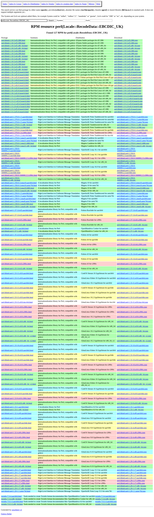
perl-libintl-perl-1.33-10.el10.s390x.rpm (132, 365)
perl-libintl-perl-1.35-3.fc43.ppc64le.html (16, 259)
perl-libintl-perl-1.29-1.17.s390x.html (15, 481)
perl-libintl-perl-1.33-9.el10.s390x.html (16, 398)
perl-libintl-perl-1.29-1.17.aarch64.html (16, 470)
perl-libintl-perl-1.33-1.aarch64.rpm (130, 407)
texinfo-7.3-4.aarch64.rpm (105, 496)
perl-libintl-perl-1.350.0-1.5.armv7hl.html (17, 196)
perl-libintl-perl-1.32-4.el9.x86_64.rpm (131, 442)
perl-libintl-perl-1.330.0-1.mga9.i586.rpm (132, 204)
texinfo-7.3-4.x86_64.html (11, 499)
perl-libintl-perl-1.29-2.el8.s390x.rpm (131, 461)
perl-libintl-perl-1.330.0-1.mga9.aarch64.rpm (134, 199)
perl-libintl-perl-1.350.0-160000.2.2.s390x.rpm (134, 175)
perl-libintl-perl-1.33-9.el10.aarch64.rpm (132, 389)
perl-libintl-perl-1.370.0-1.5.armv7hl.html (17, 122)
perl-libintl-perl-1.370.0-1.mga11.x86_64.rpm (134, 146)
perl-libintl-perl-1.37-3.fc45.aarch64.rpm (132, 210)
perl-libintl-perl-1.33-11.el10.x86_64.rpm (132, 321)
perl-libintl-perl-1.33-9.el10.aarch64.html (16, 389)
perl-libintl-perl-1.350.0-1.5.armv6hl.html (17, 193)
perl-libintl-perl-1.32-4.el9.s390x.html (15, 433)
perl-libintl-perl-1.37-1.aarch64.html (15, 228)
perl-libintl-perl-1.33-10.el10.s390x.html (16, 365)
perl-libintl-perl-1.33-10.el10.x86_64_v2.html (18, 384)
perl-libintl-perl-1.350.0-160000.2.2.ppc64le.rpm (126, 171)
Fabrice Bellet (6, 514)
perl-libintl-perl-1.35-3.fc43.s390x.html (16, 264)
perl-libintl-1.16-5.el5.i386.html (13, 40)
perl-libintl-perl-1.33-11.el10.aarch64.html (17, 273)
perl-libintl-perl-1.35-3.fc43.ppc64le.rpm (132, 259)
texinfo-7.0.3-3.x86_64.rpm (105, 504)
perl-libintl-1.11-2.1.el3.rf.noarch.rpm (128, 101)
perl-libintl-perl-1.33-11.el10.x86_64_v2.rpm (134, 336)
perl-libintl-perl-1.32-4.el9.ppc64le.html (16, 423)
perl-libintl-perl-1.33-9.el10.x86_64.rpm (132, 403)
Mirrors (91, 4)
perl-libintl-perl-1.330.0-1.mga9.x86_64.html (18, 207)
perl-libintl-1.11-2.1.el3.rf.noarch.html (15, 101)
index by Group (15, 4)
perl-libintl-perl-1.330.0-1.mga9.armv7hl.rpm (134, 201)
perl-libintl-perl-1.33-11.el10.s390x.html (16, 307)
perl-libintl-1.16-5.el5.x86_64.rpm (127, 46)
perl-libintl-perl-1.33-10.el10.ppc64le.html (17, 355)
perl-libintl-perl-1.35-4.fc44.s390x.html (16, 244)
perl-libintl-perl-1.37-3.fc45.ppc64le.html (16, 215)
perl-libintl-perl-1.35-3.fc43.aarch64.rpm (132, 254)
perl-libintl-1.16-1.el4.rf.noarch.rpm (127, 80)
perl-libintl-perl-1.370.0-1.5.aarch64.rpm (132, 117)
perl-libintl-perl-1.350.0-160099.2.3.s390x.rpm (134, 158)
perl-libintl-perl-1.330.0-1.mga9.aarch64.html (18, 199)
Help (98, 4)
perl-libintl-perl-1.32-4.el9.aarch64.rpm (132, 413)
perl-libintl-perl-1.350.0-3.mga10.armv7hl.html (19, 185)
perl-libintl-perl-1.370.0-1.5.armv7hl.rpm (132, 122)
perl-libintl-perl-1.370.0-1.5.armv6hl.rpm (132, 119)
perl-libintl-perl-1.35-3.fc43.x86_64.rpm (132, 269)
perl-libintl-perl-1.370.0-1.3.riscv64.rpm (132, 135)
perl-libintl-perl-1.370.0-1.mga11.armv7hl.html (19, 141)
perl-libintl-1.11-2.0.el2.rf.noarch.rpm (128, 106)
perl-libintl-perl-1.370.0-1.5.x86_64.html (16, 125)
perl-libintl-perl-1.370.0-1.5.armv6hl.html (17, 119)
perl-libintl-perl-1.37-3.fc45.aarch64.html (16, 210)
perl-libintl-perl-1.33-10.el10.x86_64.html (17, 374)
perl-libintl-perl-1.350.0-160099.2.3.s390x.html (19, 158)
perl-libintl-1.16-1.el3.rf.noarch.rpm (127, 88)
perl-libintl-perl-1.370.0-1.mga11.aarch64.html (18, 138)
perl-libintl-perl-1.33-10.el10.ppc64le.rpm (132, 355)
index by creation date (64, 4)
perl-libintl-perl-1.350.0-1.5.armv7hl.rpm (132, 196)
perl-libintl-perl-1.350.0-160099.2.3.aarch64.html (10, 150)
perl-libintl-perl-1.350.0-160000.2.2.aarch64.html (10, 167)
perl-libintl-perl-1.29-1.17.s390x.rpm (131, 481)
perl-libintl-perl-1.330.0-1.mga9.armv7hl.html (18, 201)
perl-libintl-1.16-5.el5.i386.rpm (126, 40)
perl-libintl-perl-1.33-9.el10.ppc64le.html (16, 394)
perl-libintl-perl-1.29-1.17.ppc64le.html (16, 475)
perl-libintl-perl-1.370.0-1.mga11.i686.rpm (133, 143)
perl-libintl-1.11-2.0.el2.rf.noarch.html (15, 106)
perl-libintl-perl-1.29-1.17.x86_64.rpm (131, 486)
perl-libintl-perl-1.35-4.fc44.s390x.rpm (131, 244)
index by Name (81, 4)
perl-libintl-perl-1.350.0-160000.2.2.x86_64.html (10, 179)
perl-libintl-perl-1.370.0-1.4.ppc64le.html (16, 130)
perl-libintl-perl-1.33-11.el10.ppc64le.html (17, 288)
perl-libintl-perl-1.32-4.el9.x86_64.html (16, 442)
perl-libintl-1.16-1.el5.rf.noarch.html (15, 72)
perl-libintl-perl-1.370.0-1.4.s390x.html (16, 133)
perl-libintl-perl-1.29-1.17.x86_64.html (16, 486)
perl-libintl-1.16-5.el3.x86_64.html (14, 67)
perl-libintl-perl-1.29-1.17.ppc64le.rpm (131, 475)
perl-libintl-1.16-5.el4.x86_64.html (14, 56)
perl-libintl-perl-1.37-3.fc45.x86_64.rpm (132, 225)
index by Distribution (31, 4)
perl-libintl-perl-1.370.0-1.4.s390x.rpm (131, 133)
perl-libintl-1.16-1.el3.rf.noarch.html (15, 88)
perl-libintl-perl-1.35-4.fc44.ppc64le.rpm (132, 240)
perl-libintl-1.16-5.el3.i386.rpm (126, 62)
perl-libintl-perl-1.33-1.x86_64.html (14, 410)
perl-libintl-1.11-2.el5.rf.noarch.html (15, 109)
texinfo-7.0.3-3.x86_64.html (12, 504)
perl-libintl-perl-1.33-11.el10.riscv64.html (17, 302)
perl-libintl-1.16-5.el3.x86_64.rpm (127, 67)
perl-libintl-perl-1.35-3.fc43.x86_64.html (16, 269)
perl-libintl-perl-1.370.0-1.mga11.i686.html (17, 143)
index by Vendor (48, 4)
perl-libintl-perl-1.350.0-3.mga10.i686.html (17, 188)
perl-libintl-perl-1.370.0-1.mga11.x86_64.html (18, 146)
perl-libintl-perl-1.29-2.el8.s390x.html (15, 461)
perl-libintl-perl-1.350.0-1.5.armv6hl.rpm (132, 193)
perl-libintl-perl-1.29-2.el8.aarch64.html (16, 452)
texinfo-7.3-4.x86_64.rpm (105, 499)
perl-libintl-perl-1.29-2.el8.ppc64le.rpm (132, 457)
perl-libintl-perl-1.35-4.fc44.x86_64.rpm (132, 249)
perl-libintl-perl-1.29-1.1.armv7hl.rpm (131, 491)
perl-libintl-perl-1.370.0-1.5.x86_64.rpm (132, 125)
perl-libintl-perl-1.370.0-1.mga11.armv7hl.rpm (134, 141)
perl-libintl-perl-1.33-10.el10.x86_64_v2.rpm (134, 384)
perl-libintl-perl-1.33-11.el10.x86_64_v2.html (18, 336)
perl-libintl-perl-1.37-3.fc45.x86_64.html (16, 225)
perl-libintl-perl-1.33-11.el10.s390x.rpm (132, 307)
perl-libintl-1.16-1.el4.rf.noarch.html (15, 80)
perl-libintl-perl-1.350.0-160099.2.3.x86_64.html (10, 162)
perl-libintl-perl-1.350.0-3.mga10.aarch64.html (19, 183)
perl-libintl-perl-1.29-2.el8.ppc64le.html (16, 457)
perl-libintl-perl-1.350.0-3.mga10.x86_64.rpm (134, 191)
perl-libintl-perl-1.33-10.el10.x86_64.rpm (132, 374)
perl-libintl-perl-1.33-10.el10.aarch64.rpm (132, 346)
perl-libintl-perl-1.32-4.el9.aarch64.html (16, 413)
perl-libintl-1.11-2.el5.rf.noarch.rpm (127, 109)
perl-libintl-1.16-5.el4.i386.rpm (126, 51)
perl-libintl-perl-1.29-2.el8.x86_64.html (16, 466)
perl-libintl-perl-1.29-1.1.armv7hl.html (15, 491)
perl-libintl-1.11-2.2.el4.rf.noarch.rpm (128, 96)
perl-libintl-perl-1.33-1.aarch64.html (15, 407)
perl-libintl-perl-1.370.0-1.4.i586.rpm (131, 127)
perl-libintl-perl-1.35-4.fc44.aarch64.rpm (132, 235)
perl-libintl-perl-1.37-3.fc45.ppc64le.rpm (132, 215)
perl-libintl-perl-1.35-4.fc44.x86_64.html (16, 249)
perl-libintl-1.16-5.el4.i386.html (13, 51)
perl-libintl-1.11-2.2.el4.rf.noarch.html (15, 96)
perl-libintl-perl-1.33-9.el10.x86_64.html (16, 403)
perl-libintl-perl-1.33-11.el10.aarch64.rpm (132, 273)
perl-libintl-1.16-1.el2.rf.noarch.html (15, 93)
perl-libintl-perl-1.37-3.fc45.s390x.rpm (131, 220)
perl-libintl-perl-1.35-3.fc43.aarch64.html (16, 254)
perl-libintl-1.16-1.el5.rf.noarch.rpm (127, 72)
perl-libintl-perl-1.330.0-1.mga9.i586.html (17, 204)
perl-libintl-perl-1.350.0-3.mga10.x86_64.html (18, 191)
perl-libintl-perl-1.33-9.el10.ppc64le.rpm (132, 394)
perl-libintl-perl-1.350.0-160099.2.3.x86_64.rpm (126, 162)
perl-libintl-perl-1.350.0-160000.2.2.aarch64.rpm (126, 167)
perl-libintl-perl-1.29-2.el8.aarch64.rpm (132, 452)
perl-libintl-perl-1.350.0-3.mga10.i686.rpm (133, 188)
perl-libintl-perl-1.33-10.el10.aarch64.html (17, 346)
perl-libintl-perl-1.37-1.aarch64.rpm (130, 228)
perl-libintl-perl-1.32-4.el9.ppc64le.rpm (132, 423)
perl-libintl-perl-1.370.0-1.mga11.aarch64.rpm (134, 138)
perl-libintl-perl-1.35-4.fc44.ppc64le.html (16, 240)
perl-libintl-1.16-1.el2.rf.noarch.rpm (127, 93)
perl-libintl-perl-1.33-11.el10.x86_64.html (17, 321)
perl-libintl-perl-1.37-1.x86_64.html (14, 231)
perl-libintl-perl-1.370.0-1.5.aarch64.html (16, 117)
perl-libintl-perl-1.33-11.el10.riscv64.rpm (132, 302)
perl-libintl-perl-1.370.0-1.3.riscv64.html (16, 135)
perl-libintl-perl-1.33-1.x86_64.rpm (130, 410)
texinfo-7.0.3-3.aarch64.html (12, 502)
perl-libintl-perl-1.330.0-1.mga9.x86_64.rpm (134, 207)
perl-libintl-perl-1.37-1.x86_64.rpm (130, 231)
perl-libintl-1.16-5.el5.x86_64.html (14, 46)
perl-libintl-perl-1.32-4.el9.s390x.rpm (131, 433)
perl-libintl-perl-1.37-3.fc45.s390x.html (16, 220)
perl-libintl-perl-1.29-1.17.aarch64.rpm (131, 470)
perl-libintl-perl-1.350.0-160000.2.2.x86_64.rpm (126, 179)
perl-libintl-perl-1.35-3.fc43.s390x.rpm (131, 264)
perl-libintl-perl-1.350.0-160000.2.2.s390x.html (19, 175)
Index (5, 4)
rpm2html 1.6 (17, 510)
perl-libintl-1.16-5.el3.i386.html (13, 62)
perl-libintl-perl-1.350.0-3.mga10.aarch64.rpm (134, 183)
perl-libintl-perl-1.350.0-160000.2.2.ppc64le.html (10, 171)
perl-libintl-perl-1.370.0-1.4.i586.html (15, 127)
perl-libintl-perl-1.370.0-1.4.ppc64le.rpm (132, 130)
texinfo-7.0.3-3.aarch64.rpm (106, 502)
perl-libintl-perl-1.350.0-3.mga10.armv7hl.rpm (134, 185)
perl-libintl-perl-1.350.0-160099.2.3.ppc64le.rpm (126, 154)
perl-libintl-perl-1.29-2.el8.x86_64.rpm (131, 466)
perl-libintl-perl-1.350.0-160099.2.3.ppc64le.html (10, 154)
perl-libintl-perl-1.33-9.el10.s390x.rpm (131, 398)
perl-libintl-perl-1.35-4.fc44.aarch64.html (16, 235)
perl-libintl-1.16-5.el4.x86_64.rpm (127, 56)
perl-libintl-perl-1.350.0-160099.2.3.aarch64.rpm (126, 150)
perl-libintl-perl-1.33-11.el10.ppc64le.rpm (132, 288)
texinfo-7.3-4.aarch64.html (11, 496)
